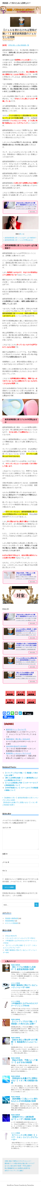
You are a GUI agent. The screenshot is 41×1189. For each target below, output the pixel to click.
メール (5, 862)
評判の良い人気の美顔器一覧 (18, 45)
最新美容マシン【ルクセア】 (16, 729)
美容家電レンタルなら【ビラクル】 (18, 753)
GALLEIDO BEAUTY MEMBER (16, 746)
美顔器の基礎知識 (8, 40)
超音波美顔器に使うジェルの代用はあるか (18, 240)
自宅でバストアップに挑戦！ (14, 1171)
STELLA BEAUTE (11, 936)
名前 (5, 854)
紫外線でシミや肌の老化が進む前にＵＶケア (20, 1163)
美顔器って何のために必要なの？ (16, 3)
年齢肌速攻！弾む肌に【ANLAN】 (18, 739)
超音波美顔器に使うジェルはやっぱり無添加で (19, 238)
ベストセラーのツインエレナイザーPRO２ (20, 938)
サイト (4, 871)
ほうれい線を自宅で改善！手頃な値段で (18, 1166)
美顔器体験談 (10, 921)
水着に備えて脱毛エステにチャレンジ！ (18, 1161)
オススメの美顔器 (11, 923)
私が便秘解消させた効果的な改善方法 (17, 1168)
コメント (6, 827)
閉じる (22, 234)
